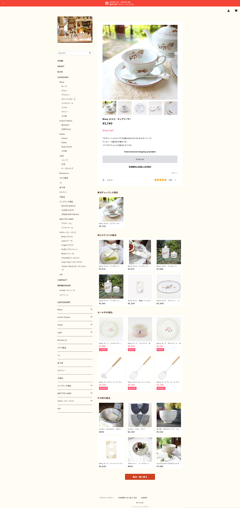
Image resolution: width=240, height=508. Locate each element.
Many (62, 82)
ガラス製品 (64, 178)
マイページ (64, 295)
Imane (62, 134)
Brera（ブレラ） (67, 237)
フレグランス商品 (66, 202)
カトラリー (64, 192)
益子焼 (62, 187)
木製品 (62, 197)
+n (61, 183)
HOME (60, 61)
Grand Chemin (66, 121)
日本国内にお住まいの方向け (140, 167)
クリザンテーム (67, 103)
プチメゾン (66, 95)
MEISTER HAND (67, 219)
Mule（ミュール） (68, 254)
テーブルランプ (67, 168)
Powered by (137, 507)
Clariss (65, 138)
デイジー (65, 112)
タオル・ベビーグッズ (68, 232)
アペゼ (64, 107)
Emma (64, 142)
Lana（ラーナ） (67, 241)
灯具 (63, 164)
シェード (65, 160)
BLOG (60, 72)
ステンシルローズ (68, 99)
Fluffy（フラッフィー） (70, 249)
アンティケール (67, 228)
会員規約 (144, 498)
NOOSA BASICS (69, 206)
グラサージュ (67, 223)
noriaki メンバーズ (67, 290)
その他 (64, 116)
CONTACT (62, 280)
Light (62, 156)
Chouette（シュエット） (71, 258)
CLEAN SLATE (68, 210)
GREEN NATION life (70, 214)
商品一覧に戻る (140, 477)
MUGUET (66, 125)
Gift (61, 274)
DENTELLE (66, 129)
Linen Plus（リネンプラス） (72, 262)
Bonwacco (64, 173)
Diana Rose (67, 147)
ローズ (64, 86)
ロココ (64, 90)
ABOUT (61, 66)
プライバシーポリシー (107, 498)
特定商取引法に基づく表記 (127, 498)
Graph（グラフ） (68, 245)
